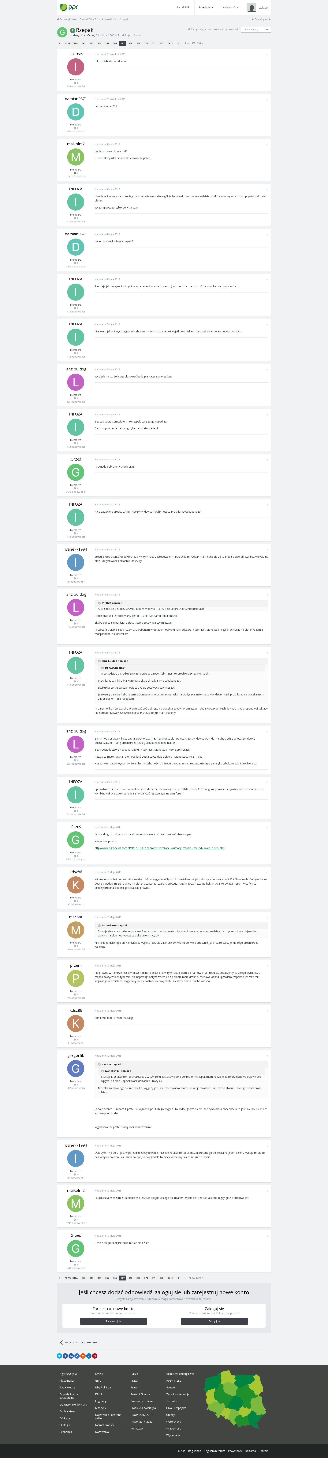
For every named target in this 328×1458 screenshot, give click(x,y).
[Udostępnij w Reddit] (83, 1356)
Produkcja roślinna (129, 35)
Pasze (134, 1374)
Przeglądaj (204, 7)
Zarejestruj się (113, 1321)
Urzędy (170, 1415)
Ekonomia (66, 1432)
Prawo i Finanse (140, 1394)
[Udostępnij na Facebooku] (65, 1356)
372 (161, 43)
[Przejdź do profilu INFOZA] (75, 202)
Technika (171, 1401)
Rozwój (171, 1387)
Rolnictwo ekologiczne (180, 1374)
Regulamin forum (214, 1451)
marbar (76, 916)
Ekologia (65, 1425)
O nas (181, 1451)
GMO (98, 1380)
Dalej (170, 43)
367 (122, 43)
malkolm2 (76, 143)
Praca (134, 1380)
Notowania (102, 1432)
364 (99, 43)
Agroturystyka (68, 1374)
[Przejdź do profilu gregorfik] (75, 1068)
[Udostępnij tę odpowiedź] (267, 54)
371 (153, 43)
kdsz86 (76, 871)
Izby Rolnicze (103, 1387)
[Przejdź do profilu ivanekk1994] (75, 562)
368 (130, 43)
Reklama (250, 1451)
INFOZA (75, 188)
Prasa (134, 1387)
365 (107, 43)
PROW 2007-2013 (141, 1415)
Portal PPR (183, 7)
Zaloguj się (214, 1321)
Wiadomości (173, 1428)
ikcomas (76, 53)
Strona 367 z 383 (193, 43)
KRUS (98, 1394)
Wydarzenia (173, 1435)
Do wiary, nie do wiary (73, 1404)
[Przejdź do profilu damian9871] (75, 112)
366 (115, 43)
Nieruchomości (104, 1425)
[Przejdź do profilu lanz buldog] (75, 382)
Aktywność (229, 7)
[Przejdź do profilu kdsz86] (75, 885)
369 (138, 43)
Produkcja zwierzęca (143, 1408)
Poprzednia (71, 43)
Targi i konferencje (177, 1394)
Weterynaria (173, 1421)
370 (146, 43)
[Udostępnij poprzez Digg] (71, 1356)
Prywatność (235, 1451)
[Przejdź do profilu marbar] (75, 930)
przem (76, 965)
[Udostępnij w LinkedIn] (88, 1356)
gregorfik (75, 1055)
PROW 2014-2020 (141, 1421)
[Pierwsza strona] (59, 43)
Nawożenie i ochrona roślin (108, 1416)
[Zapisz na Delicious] (77, 1356)
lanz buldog (75, 369)
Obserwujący (251, 29)
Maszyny (100, 1408)
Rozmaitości (173, 1380)
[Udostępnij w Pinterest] (94, 1356)
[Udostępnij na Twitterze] (59, 1356)
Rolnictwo (137, 1428)
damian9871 (76, 98)
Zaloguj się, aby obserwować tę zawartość (215, 29)
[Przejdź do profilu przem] (75, 978)
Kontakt (263, 1451)
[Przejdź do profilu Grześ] (62, 32)
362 (83, 43)
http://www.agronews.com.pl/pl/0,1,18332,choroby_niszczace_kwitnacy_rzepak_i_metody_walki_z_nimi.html (160, 848)
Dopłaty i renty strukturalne (69, 1396)
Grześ (90, 35)
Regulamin (194, 1451)
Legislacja (101, 1401)
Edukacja (65, 1418)
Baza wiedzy (67, 1387)
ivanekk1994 (76, 549)
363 (91, 43)
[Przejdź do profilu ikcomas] (75, 66)
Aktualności (67, 1380)
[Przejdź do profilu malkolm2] (75, 157)
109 (267, 29)
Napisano (110, 54)
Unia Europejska (176, 1408)
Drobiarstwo (67, 1411)
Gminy (99, 1374)
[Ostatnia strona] (178, 43)
